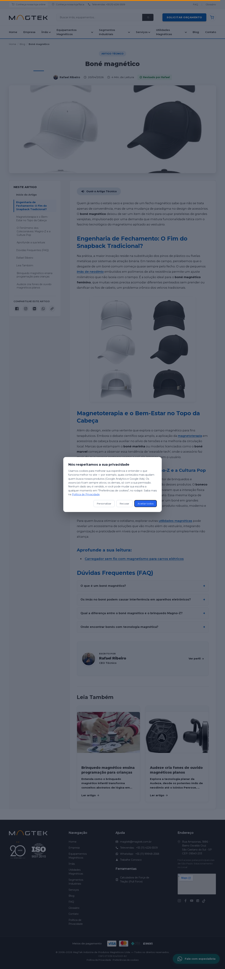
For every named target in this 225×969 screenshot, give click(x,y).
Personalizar (104, 503)
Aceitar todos (145, 503)
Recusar (124, 503)
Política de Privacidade (86, 494)
